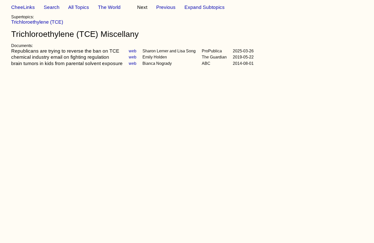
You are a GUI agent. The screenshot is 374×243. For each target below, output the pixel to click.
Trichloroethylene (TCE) (37, 22)
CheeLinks (23, 7)
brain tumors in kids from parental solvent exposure (67, 63)
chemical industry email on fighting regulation (60, 57)
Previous (166, 7)
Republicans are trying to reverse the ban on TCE (65, 51)
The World (109, 7)
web (132, 51)
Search (52, 7)
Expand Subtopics (204, 7)
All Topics (78, 7)
